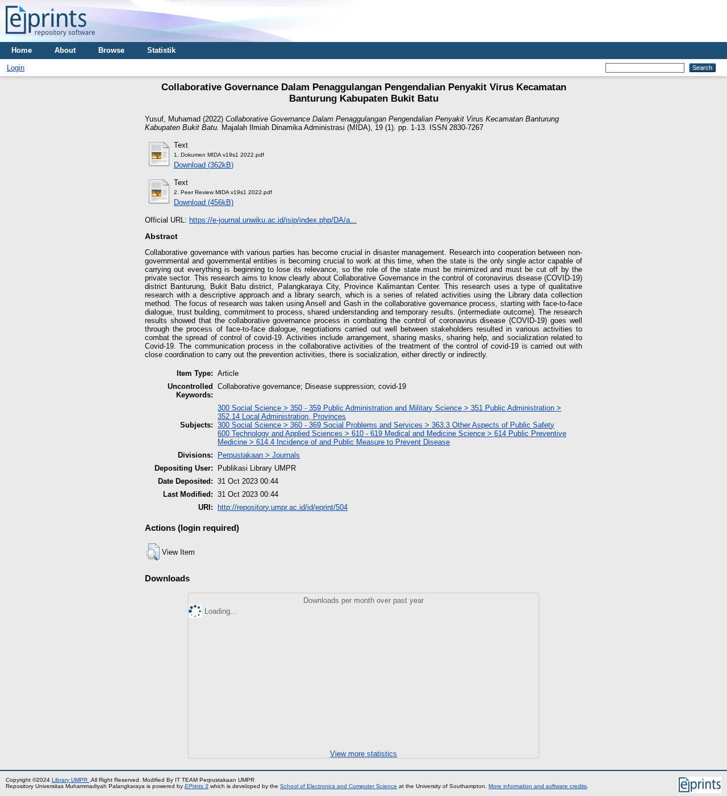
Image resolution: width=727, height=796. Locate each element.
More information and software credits (537, 786)
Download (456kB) (203, 202)
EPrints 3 (196, 786)
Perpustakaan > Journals (259, 455)
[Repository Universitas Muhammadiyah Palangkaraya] (50, 39)
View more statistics (363, 753)
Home (21, 50)
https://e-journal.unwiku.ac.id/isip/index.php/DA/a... (273, 220)
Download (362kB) (203, 165)
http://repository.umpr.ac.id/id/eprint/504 (283, 507)
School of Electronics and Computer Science (338, 786)
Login (15, 68)
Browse (111, 50)
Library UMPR (70, 780)
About (65, 50)
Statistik (161, 50)
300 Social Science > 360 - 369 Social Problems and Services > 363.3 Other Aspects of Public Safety (386, 425)
